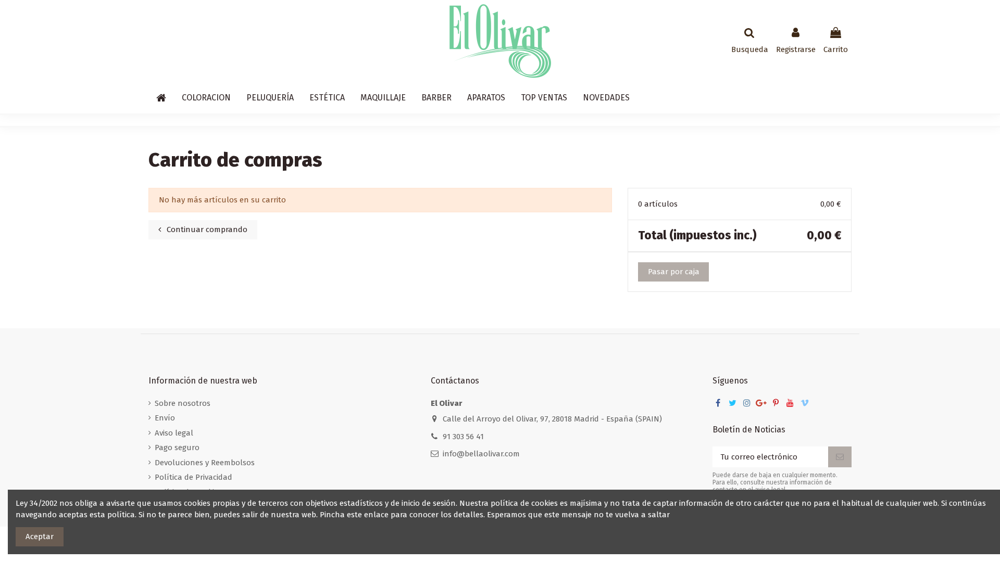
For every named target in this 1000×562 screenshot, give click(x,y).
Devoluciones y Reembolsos (205, 462)
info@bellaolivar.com (481, 453)
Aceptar (40, 536)
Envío (165, 418)
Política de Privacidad (193, 477)
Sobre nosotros (182, 403)
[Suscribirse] (840, 457)
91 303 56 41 (463, 436)
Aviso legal (174, 433)
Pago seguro (177, 447)
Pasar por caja (673, 271)
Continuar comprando (206, 229)
